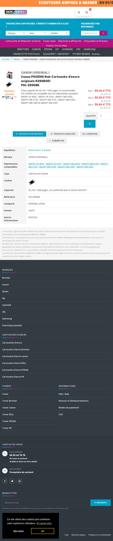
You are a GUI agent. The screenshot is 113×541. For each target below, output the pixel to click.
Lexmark (6, 305)
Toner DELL (8, 414)
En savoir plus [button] (44, 523)
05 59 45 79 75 (17, 455)
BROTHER (23, 49)
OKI (78, 49)
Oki (4, 311)
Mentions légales (78, 535)
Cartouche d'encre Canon (15, 356)
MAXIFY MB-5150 (90, 163)
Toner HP (7, 428)
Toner (5, 394)
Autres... (96, 54)
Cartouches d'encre (12, 342)
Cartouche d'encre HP (13, 376)
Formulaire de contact (21, 472)
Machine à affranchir (70, 41)
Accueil (6, 59)
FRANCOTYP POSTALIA (26, 54)
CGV (61, 414)
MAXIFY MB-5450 (66, 166)
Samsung (7, 318)
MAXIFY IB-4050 (36, 163)
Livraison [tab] (91, 134)
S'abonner (101, 502)
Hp (3, 298)
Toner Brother (9, 400)
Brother (6, 277)
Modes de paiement (69, 407)
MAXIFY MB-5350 (47, 166)
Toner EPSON (9, 421)
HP (57, 49)
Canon (5, 284)
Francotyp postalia (12, 325)
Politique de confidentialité (99, 535)
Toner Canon (9, 407)
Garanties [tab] (57, 140)
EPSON (48, 49)
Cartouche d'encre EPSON (15, 369)
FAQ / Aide (64, 394)
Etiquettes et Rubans (96, 41)
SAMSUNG (90, 49)
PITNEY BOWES (81, 54)
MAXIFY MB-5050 (71, 163)
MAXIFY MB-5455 (85, 166)
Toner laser (49, 41)
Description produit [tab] (30, 134)
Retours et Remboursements (73, 400)
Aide (67, 535)
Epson (5, 291)
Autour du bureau (56, 45)
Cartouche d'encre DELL (14, 363)
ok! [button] (42, 531)
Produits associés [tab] (64, 134)
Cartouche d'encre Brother (15, 349)
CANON (36, 49)
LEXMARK (67, 49)
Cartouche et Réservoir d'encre (22, 41)
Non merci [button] (19, 531)
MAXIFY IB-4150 (53, 163)
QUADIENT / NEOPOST (56, 54)
